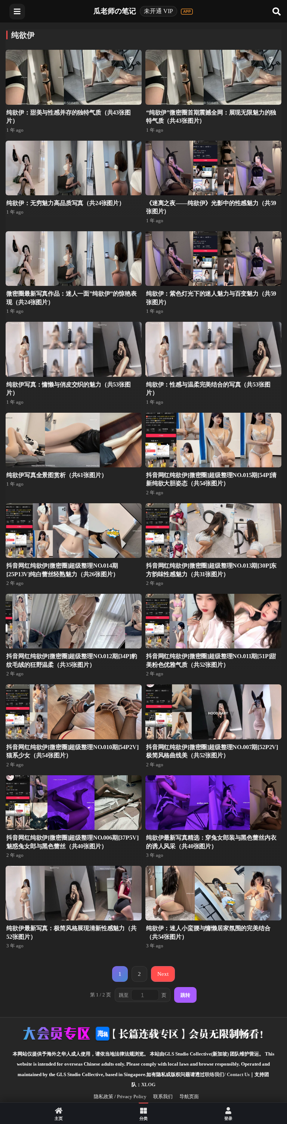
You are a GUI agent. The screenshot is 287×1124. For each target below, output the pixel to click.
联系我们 (163, 1096)
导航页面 (189, 1096)
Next (163, 974)
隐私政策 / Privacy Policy (120, 1096)
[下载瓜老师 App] (187, 11)
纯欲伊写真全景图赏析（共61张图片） (56, 475)
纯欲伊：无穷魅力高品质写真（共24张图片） (65, 203)
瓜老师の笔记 (114, 11)
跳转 (185, 995)
